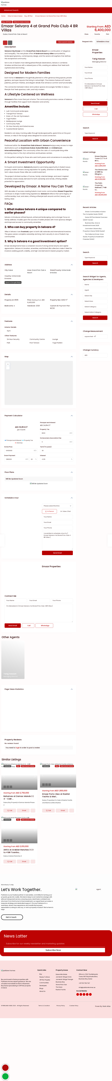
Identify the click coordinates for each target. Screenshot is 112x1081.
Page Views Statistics (14, 689)
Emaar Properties (51, 566)
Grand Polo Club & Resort (17, 34)
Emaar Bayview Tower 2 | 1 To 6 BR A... (101, 158)
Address (8, 264)
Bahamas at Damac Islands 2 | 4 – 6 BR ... (19, 797)
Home (3, 16)
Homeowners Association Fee (50, 438)
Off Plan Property (44, 980)
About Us (42, 991)
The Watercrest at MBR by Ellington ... (101, 172)
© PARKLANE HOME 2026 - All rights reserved (15, 1005)
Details (8, 294)
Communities (44, 983)
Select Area (89, 301)
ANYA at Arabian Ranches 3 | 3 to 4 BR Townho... (18, 851)
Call (29, 625)
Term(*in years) (46, 447)
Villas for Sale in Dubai (15, 16)
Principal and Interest (47, 422)
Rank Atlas (106, 1006)
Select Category (90, 307)
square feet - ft (90, 336)
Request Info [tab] (87, 41)
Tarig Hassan (98, 58)
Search (95, 139)
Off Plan (30, 16)
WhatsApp (44, 625)
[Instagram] (81, 994)
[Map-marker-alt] (90, 994)
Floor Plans (9, 472)
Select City (88, 296)
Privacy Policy (61, 1005)
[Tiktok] (87, 994)
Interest (43, 455)
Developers (43, 985)
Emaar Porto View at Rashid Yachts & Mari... (56, 795)
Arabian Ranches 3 (15, 856)
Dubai (5, 34)
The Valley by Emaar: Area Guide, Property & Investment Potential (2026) (93, 236)
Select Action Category (93, 312)
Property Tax (44, 429)
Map (7, 356)
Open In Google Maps (13, 282)
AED (86, 355)
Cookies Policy (73, 1005)
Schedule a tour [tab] (103, 41)
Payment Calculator (13, 415)
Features (8, 321)
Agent (87, 290)
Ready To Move (44, 977)
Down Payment (9, 455)
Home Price (8, 447)
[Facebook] (77, 994)
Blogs (41, 988)
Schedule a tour (12, 498)
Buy (25, 16)
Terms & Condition (44, 1005)
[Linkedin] (84, 994)
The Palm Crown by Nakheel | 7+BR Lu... (101, 186)
